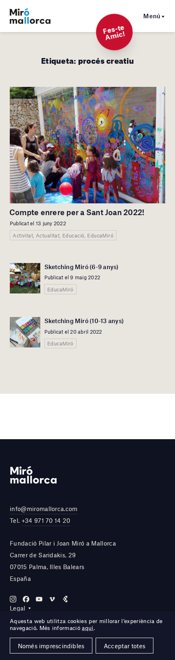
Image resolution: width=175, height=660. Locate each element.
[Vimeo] (52, 599)
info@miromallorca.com (44, 508)
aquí (87, 628)
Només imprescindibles (51, 645)
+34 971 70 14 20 (46, 520)
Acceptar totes (124, 645)
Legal (18, 608)
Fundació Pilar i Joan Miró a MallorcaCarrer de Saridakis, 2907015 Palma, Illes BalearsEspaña (63, 560)
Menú (152, 15)
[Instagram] (13, 599)
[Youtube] (39, 599)
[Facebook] (26, 599)
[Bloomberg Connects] (65, 599)
